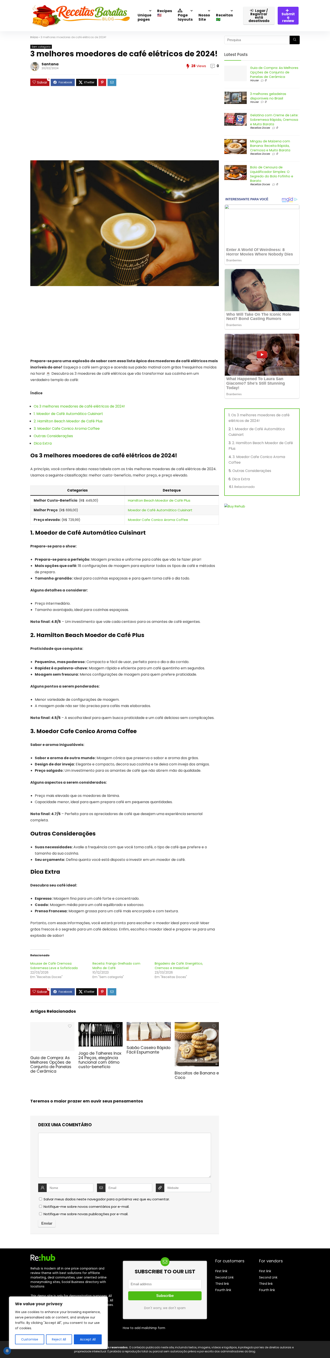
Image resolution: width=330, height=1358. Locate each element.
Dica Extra (43, 443)
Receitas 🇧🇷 (224, 17)
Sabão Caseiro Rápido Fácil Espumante (148, 1050)
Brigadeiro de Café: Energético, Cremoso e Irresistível (179, 965)
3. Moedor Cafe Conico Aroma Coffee (67, 428)
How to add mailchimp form (144, 1328)
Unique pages (144, 17)
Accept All (88, 1339)
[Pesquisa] (295, 40)
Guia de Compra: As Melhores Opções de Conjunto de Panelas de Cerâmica (50, 1064)
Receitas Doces (260, 128)
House (254, 80)
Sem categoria (41, 46)
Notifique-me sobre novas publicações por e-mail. (86, 1214)
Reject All (59, 1339)
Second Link (224, 1277)
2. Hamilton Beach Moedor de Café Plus (68, 421)
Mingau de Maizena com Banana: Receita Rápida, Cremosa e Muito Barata (270, 145)
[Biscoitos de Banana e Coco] (197, 1025)
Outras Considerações (53, 436)
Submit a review (288, 17)
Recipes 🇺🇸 (164, 13)
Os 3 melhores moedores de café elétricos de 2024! (79, 406)
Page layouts (185, 17)
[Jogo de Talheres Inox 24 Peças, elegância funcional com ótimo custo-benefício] (100, 1025)
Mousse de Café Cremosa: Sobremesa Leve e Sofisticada (54, 965)
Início (34, 37)
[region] (58, 1322)
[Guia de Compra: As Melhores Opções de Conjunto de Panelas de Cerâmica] (52, 1025)
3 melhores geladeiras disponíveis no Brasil (268, 96)
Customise (29, 1339)
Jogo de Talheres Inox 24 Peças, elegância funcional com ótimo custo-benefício (99, 1060)
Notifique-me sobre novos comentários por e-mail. (86, 1206)
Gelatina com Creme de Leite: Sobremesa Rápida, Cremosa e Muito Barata (274, 119)
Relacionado (244, 487)
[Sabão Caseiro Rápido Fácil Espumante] (149, 1025)
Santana (50, 64)
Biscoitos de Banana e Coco (197, 1075)
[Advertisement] (124, 125)
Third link (222, 1283)
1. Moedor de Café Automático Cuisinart (68, 413)
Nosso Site (204, 17)
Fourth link (223, 1290)
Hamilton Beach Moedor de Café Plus (159, 500)
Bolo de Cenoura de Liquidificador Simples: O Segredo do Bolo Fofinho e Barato (271, 174)
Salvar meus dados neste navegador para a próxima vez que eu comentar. (107, 1199)
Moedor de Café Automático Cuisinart (160, 510)
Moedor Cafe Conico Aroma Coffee (158, 519)
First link (221, 1271)
